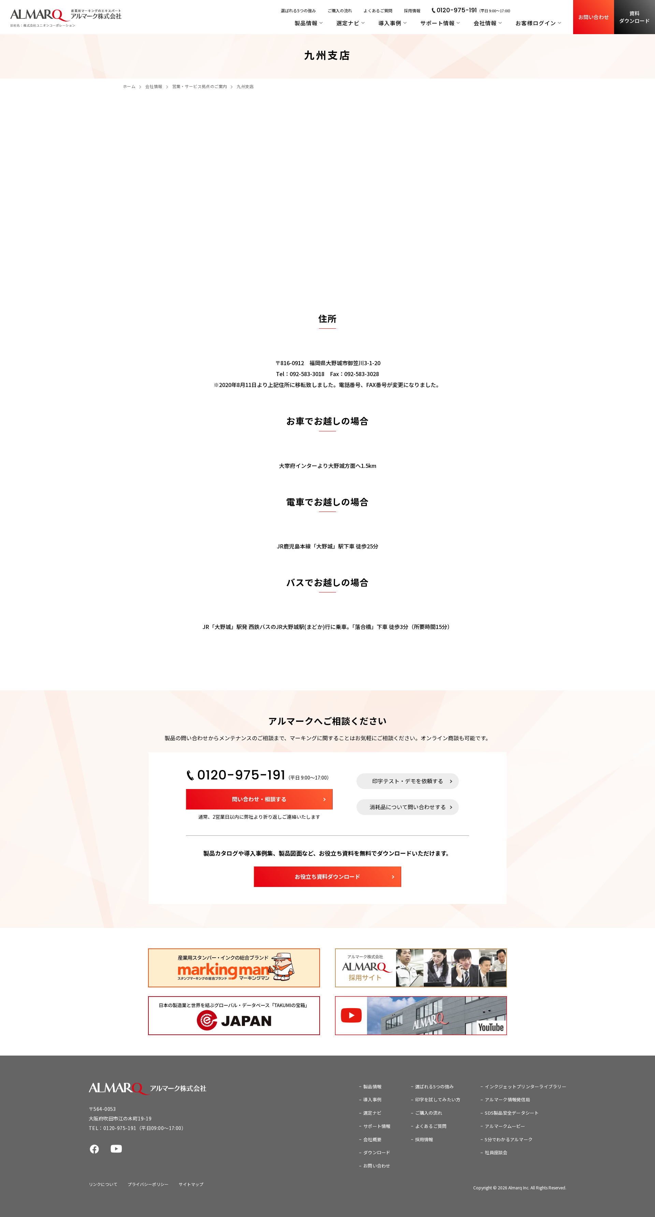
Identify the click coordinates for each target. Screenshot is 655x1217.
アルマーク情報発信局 (507, 1099)
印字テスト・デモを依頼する (407, 781)
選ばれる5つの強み (298, 10)
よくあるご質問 (378, 10)
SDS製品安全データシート (512, 1112)
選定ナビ (348, 23)
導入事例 (390, 23)
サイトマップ (191, 1184)
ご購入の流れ (340, 10)
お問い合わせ (593, 16)
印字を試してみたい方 (438, 1099)
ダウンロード (377, 1152)
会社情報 (485, 23)
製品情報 (306, 23)
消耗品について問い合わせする (407, 807)
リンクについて (103, 1184)
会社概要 (372, 1139)
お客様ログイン (535, 23)
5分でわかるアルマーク (509, 1139)
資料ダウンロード (634, 17)
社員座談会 (496, 1152)
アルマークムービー (505, 1126)
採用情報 (412, 10)
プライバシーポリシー (148, 1184)
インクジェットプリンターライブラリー (525, 1086)
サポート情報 (437, 23)
